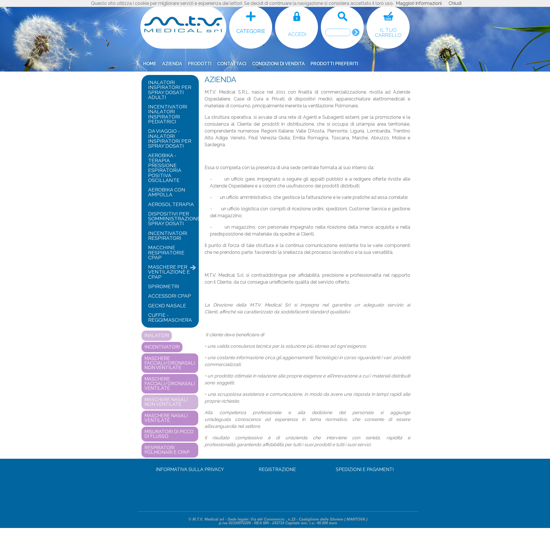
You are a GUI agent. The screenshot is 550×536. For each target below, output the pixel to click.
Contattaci (231, 63)
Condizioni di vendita (278, 63)
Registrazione (277, 469)
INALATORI (156, 335)
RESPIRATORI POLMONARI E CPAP (166, 450)
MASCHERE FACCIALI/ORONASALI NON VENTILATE (169, 363)
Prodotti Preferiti (334, 63)
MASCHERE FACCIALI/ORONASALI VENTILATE (169, 383)
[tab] (170, 90)
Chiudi (455, 3)
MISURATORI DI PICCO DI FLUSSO (169, 434)
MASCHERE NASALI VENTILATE (166, 418)
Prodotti (199, 63)
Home (149, 63)
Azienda (172, 63)
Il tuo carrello (388, 32)
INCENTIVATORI (162, 347)
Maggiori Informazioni (419, 3)
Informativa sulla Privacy (190, 469)
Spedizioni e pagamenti (365, 469)
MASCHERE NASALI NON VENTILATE (166, 402)
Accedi (297, 34)
